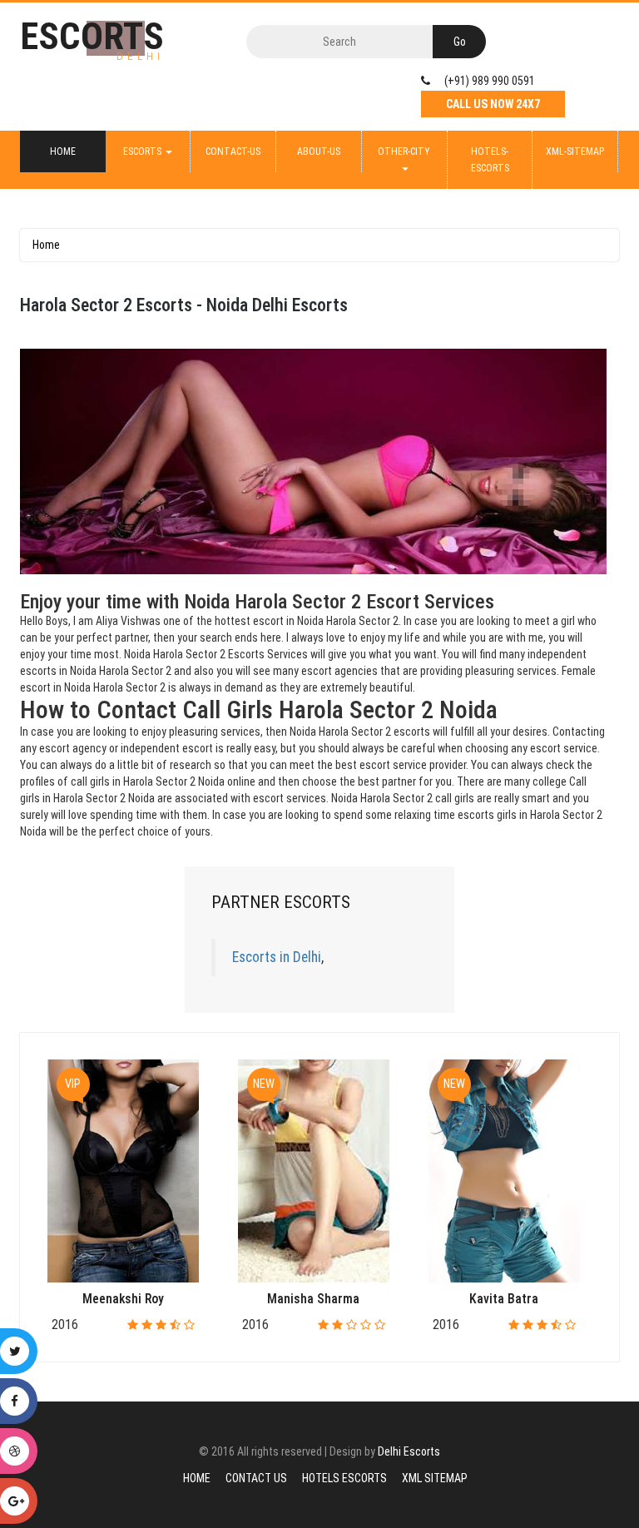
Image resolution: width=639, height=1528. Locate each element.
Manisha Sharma (313, 1299)
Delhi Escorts (409, 1451)
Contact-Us (233, 151)
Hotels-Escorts (490, 160)
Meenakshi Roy (123, 1299)
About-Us (318, 151)
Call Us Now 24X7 (493, 104)
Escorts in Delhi (276, 957)
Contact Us (256, 1478)
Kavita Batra (503, 1299)
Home (63, 151)
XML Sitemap (435, 1478)
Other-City (404, 151)
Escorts (143, 151)
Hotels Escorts (344, 1478)
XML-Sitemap (575, 151)
